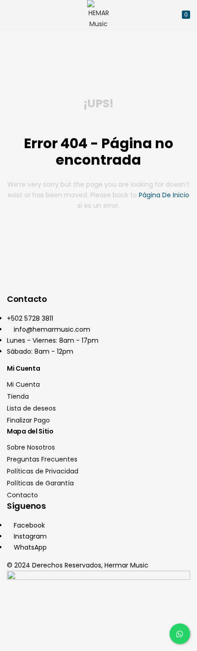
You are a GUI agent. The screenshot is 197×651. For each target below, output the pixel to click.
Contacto (22, 495)
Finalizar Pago (28, 420)
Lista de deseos (31, 408)
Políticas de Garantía (40, 483)
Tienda (18, 396)
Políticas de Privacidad (42, 471)
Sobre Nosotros (31, 447)
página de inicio (164, 195)
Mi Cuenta (23, 384)
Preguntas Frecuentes (42, 459)
